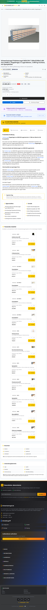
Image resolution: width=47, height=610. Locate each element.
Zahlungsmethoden (27, 593)
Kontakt (3, 591)
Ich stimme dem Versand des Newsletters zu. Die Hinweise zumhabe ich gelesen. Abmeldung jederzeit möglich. (24, 497)
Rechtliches (41, 130)
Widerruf (3, 593)
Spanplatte (14, 366)
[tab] (23, 122)
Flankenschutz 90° (16, 382)
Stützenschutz (15, 333)
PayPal (13, 102)
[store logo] (12, 6)
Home (2, 9)
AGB (3, 590)
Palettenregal (5, 137)
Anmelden (41, 494)
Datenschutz (26, 497)
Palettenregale (10, 170)
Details (6, 130)
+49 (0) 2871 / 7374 (7, 515)
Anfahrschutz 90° (16, 237)
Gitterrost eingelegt (17, 430)
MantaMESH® (15, 414)
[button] (21, 58)
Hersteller (33, 130)
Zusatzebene (15, 269)
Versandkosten (24, 130)
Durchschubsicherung (17, 350)
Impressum (26, 590)
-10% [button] (19, 84)
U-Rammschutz (15, 253)
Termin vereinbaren (23, 538)
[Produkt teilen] (45, 69)
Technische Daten (15, 130)
